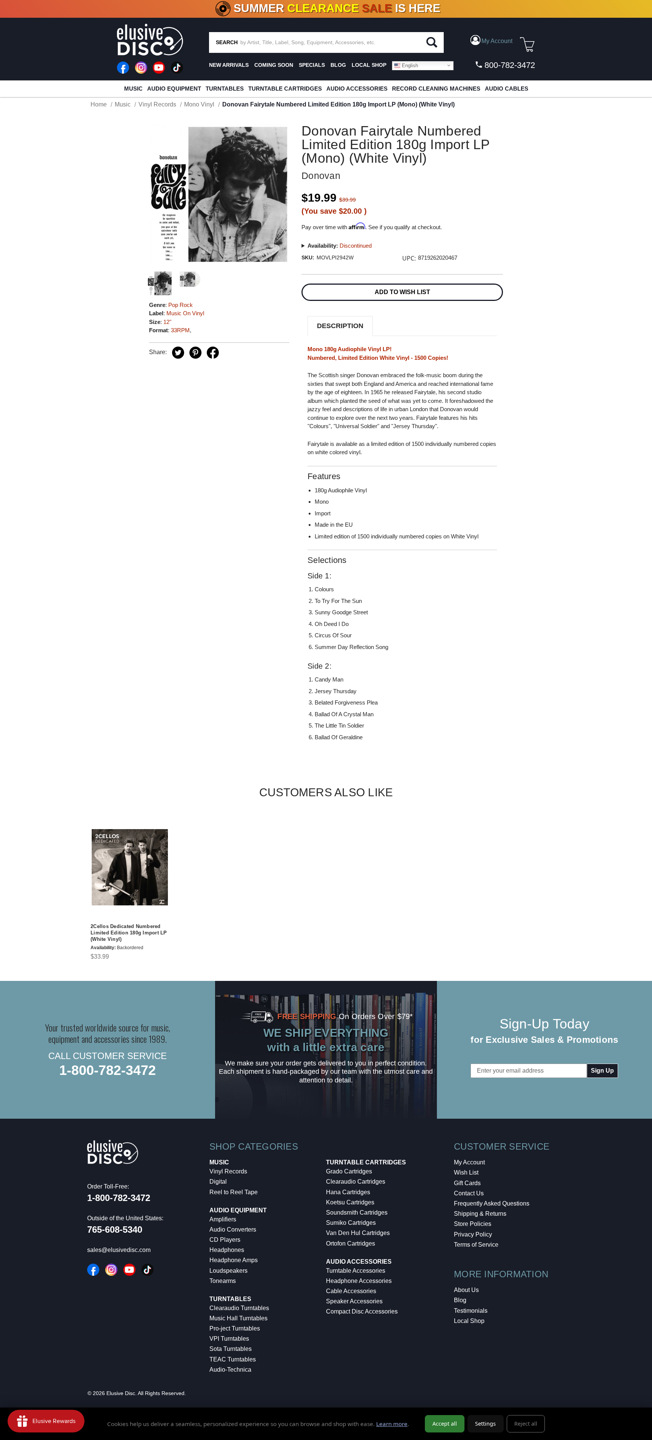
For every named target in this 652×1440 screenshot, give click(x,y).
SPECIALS (312, 65)
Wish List (466, 1172)
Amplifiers (222, 1219)
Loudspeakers (228, 1270)
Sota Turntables (230, 1349)
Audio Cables (506, 88)
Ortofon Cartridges (350, 1243)
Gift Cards (467, 1183)
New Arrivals (229, 65)
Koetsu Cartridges (350, 1202)
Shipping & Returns (480, 1213)
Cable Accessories (351, 1291)
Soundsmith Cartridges (357, 1212)
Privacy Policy (473, 1234)
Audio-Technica (230, 1369)
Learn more (392, 1424)
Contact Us (469, 1193)
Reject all (525, 1423)
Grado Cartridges (349, 1171)
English (409, 65)
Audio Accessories (357, 88)
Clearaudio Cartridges (355, 1181)
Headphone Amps (233, 1260)
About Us (466, 1290)
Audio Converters (232, 1229)
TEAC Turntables (232, 1359)
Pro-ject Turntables (234, 1328)
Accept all (444, 1423)
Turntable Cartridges (285, 88)
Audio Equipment (174, 88)
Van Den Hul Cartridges (358, 1233)
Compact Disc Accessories (362, 1311)
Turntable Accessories (355, 1270)
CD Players (224, 1239)
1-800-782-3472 (107, 1070)
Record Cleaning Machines (436, 88)
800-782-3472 (508, 65)
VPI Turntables (229, 1338)
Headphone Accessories (359, 1281)
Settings (485, 1423)
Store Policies (472, 1224)
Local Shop (469, 1321)
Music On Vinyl (185, 313)
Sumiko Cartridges (351, 1223)
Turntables (225, 88)
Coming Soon (273, 65)
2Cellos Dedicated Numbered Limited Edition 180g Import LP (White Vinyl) (129, 933)
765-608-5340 (114, 1229)
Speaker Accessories (354, 1301)
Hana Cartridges (348, 1192)
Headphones (226, 1250)
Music (133, 88)
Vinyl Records (228, 1171)
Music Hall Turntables (238, 1318)
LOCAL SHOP (369, 65)
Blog (460, 1300)
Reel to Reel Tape (233, 1192)
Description (340, 326)
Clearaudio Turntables (239, 1308)
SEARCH (227, 42)
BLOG (338, 65)
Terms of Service (476, 1244)
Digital (218, 1181)
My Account (469, 1162)
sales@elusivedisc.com (119, 1250)
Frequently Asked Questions (491, 1203)
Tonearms (222, 1281)
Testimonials (470, 1310)
